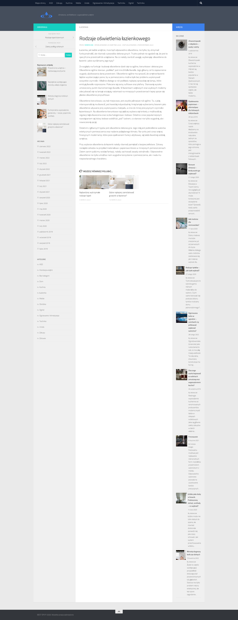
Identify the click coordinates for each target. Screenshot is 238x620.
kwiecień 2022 (44, 152)
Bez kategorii (44, 276)
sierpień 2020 (44, 198)
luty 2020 (43, 226)
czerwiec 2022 (44, 146)
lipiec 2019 (43, 249)
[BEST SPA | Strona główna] (46, 15)
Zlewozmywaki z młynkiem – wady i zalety (194, 44)
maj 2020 (43, 209)
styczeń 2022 (44, 169)
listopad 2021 (44, 180)
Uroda (86, 3)
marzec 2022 (44, 158)
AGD (51, 3)
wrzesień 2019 (45, 237)
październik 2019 (46, 232)
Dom (41, 281)
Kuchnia (69, 3)
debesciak (89, 45)
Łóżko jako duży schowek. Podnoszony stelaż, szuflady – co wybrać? (194, 500)
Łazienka (83, 27)
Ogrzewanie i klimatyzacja (103, 3)
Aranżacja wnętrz (46, 270)
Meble (78, 3)
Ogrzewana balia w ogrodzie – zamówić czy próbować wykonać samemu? (193, 322)
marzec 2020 (44, 220)
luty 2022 (43, 163)
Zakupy (59, 3)
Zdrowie (42, 338)
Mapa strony (40, 3)
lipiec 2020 (43, 203)
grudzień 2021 (45, 175)
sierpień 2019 (44, 243)
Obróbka (42, 304)
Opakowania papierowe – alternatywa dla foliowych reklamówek (193, 107)
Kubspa (193, 444)
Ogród (131, 3)
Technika (121, 3)
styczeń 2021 (44, 192)
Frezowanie (193, 437)
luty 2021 (43, 186)
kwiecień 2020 (44, 215)
